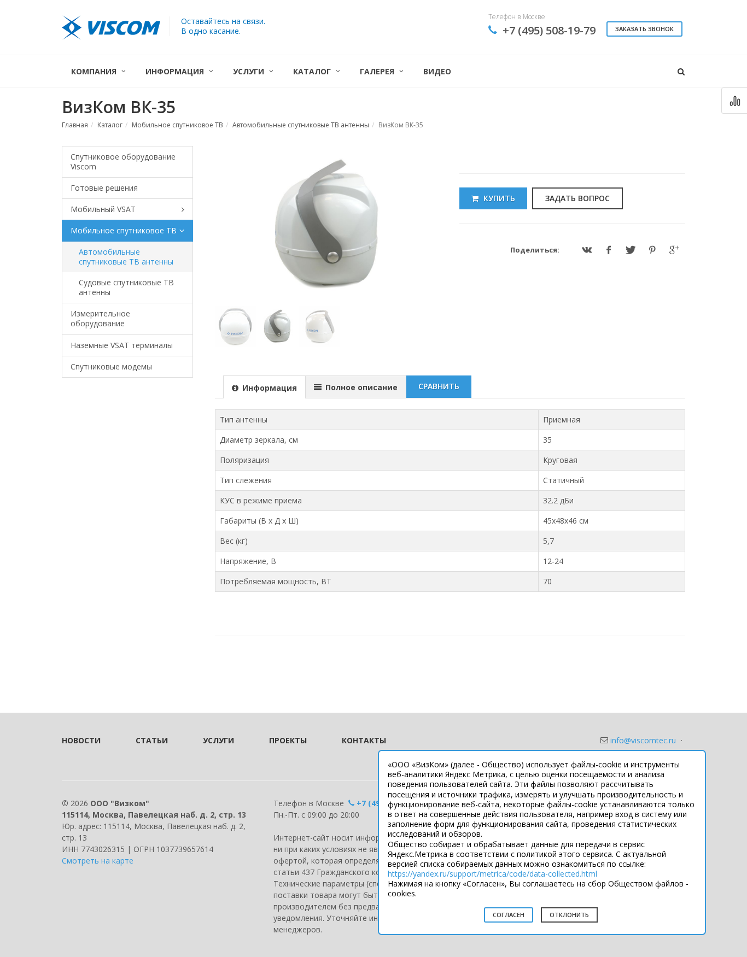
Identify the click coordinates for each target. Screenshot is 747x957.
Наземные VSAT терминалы (122, 345)
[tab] (264, 386)
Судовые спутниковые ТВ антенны (126, 287)
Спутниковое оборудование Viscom (123, 161)
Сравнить (438, 386)
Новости (81, 740)
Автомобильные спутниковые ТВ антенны (300, 125)
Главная (75, 125)
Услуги (218, 740)
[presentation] (264, 387)
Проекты (288, 740)
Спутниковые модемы (111, 366)
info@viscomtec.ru (643, 740)
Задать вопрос (577, 198)
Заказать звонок (644, 29)
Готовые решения (104, 188)
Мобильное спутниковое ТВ (177, 125)
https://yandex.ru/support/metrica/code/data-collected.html (492, 873)
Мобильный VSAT (103, 209)
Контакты (364, 740)
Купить (498, 198)
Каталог (109, 125)
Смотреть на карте (97, 860)
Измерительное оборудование (100, 318)
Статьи (152, 740)
